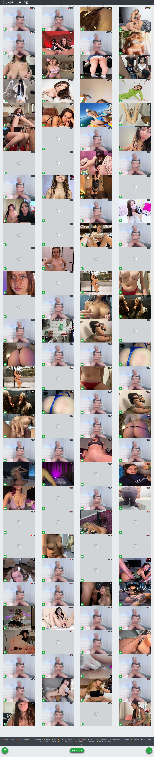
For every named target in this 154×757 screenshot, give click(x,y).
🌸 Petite (89, 739)
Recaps (79, 745)
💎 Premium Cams (146, 739)
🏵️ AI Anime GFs (62, 741)
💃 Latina (19, 739)
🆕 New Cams (116, 739)
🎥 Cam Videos (91, 741)
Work (75, 745)
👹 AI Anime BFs (80, 741)
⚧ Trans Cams (135, 739)
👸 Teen (54, 739)
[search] (149, 750)
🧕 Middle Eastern (37, 739)
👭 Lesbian (104, 739)
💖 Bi (109, 739)
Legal (91, 745)
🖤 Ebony (12, 739)
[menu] (5, 750)
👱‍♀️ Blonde (60, 739)
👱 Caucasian (27, 739)
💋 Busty (96, 739)
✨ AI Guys (71, 741)
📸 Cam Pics (100, 741)
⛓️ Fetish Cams (44, 741)
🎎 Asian (5, 739)
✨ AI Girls (53, 741)
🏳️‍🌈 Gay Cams (125, 739)
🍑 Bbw (84, 739)
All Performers (85, 745)
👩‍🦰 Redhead (76, 739)
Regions (72, 745)
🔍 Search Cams (109, 741)
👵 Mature (47, 739)
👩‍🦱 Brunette (68, 739)
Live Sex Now (77, 750)
